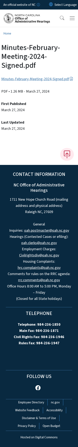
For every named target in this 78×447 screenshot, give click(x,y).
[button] (59, 18)
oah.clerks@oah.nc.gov (39, 243)
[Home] (26, 14)
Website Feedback (27, 410)
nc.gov (55, 402)
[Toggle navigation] (72, 18)
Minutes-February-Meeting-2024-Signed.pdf (35, 79)
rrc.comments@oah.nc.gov (39, 280)
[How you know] (38, 5)
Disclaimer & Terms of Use (39, 418)
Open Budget (51, 426)
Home (7, 33)
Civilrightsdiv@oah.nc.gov (39, 255)
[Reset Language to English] (51, 5)
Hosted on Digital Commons (39, 437)
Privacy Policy (27, 426)
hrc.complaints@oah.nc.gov (39, 267)
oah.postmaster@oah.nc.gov (46, 230)
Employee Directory (31, 402)
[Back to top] (67, 154)
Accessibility (54, 410)
